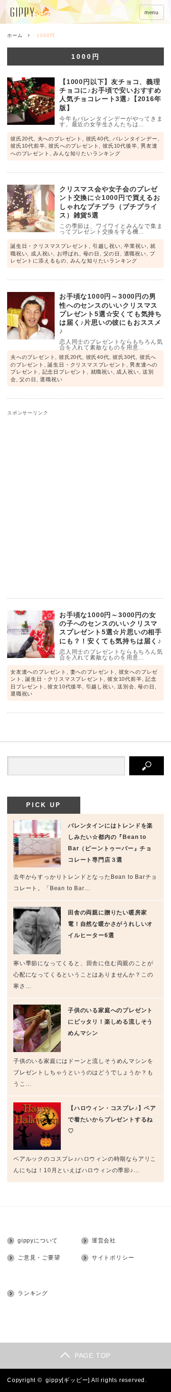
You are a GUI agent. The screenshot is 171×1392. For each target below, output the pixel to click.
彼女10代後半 (65, 686)
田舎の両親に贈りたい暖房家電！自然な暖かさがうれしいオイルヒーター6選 (110, 924)
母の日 (91, 253)
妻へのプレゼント (92, 672)
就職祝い (102, 372)
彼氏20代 (22, 138)
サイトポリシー (113, 1257)
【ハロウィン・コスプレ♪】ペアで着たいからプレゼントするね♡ (112, 1119)
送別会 (125, 686)
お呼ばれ (68, 253)
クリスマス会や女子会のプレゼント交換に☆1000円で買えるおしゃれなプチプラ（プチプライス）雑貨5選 (110, 202)
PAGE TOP (93, 1355)
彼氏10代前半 (27, 146)
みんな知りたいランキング (87, 153)
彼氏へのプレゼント (73, 146)
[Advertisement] (85, 500)
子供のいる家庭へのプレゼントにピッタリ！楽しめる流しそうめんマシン (110, 1021)
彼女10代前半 (124, 679)
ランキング (33, 1293)
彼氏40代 (97, 138)
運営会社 (104, 1240)
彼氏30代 (124, 357)
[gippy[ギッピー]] (55, 12)
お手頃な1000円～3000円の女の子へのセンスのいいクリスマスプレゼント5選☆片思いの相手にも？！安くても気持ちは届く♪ (110, 628)
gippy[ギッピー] (68, 1380)
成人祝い (42, 253)
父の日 (112, 253)
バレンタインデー (135, 138)
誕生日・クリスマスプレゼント (49, 246)
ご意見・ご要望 (39, 1257)
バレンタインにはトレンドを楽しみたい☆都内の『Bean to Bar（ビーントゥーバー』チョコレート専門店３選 (110, 842)
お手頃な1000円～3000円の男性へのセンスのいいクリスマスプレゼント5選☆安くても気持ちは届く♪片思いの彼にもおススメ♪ (110, 313)
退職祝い (135, 253)
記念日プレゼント (64, 372)
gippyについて (38, 1240)
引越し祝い (107, 246)
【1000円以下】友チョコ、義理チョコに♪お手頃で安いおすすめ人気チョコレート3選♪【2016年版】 (110, 95)
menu (151, 12)
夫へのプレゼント (60, 138)
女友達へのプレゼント (38, 672)
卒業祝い (135, 246)
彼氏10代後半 (120, 146)
